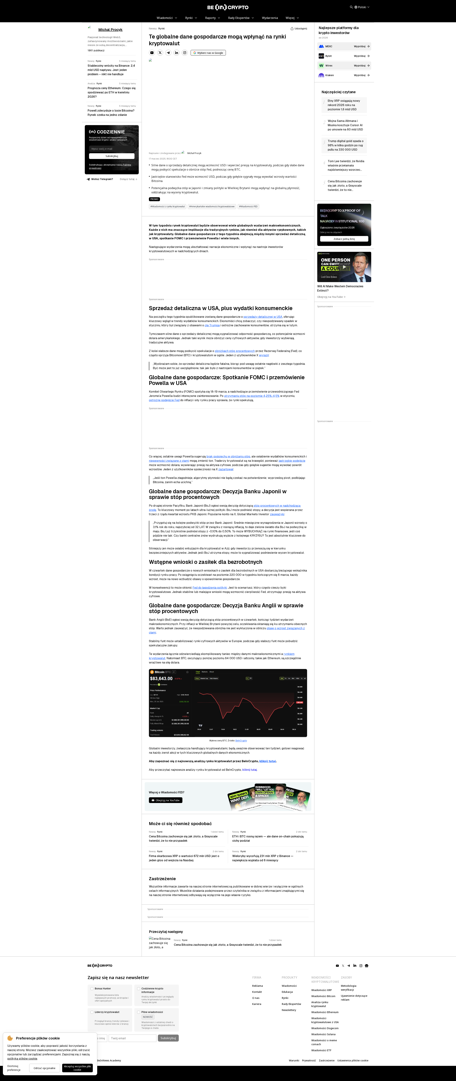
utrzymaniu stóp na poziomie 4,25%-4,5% (251, 396)
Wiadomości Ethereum (325, 1012)
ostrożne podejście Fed (164, 400)
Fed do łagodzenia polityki (210, 588)
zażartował (225, 469)
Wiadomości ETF (321, 1050)
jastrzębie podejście (292, 461)
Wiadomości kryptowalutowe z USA (325, 1020)
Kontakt (257, 992)
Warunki (294, 1060)
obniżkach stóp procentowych (235, 351)
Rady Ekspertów (291, 1004)
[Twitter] (160, 53)
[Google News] (366, 965)
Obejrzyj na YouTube (330, 296)
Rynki (161, 28)
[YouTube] (152, 53)
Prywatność (309, 1060)
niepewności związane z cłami (169, 461)
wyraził (264, 355)
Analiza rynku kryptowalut (319, 1004)
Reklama (257, 985)
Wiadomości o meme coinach (324, 1042)
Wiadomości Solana (323, 1034)
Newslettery (289, 1010)
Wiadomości (289, 985)
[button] (110, 995)
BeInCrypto (241, 740)
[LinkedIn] (176, 53)
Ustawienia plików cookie (352, 1060)
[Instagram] (185, 53)
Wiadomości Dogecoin (325, 1028)
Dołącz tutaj (127, 179)
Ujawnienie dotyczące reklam (354, 997)
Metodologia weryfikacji (348, 987)
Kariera (256, 1004)
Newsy (153, 28)
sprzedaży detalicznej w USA (262, 317)
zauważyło (277, 514)
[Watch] (344, 267)
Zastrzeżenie (327, 1060)
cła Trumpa (212, 325)
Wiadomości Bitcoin (323, 996)
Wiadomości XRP (321, 990)
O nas (255, 998)
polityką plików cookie (22, 1059)
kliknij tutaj (267, 761)
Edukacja (287, 992)
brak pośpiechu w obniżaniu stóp (228, 456)
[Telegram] (168, 53)
